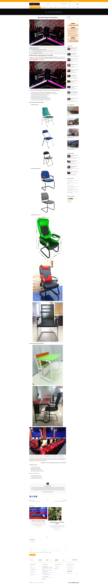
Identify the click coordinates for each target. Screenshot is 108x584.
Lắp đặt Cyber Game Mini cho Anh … (74, 54)
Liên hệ (77, 7)
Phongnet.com (42, 582)
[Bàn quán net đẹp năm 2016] (38, 513)
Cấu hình (50, 7)
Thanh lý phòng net (32, 574)
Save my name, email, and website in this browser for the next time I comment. (40, 552)
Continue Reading (57, 529)
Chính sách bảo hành (69, 566)
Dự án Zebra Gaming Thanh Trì (74, 65)
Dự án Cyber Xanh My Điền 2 (74, 59)
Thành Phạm (69, 200)
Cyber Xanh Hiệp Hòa (70, 185)
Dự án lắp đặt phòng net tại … (74, 172)
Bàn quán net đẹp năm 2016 (38, 520)
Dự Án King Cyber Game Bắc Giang (75, 70)
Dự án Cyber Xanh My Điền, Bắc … (74, 81)
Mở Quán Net (64, 7)
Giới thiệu (73, 7)
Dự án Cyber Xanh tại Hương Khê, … (74, 161)
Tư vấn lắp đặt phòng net (33, 569)
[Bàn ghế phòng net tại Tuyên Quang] (54, 513)
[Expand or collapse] (65, 48)
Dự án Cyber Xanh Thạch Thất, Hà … (74, 76)
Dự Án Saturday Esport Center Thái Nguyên (74, 92)
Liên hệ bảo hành (57, 566)
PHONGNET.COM (31, 582)
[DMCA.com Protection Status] (70, 199)
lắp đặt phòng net (56, 462)
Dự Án (69, 7)
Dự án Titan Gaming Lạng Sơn (74, 87)
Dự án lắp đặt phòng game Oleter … (74, 166)
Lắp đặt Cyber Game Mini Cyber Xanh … (74, 48)
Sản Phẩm (55, 7)
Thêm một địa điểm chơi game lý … (74, 156)
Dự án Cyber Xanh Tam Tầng (74, 98)
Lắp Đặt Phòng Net (45, 7)
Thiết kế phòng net (32, 571)
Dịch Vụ (59, 7)
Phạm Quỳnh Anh (70, 201)
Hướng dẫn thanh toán (70, 569)
